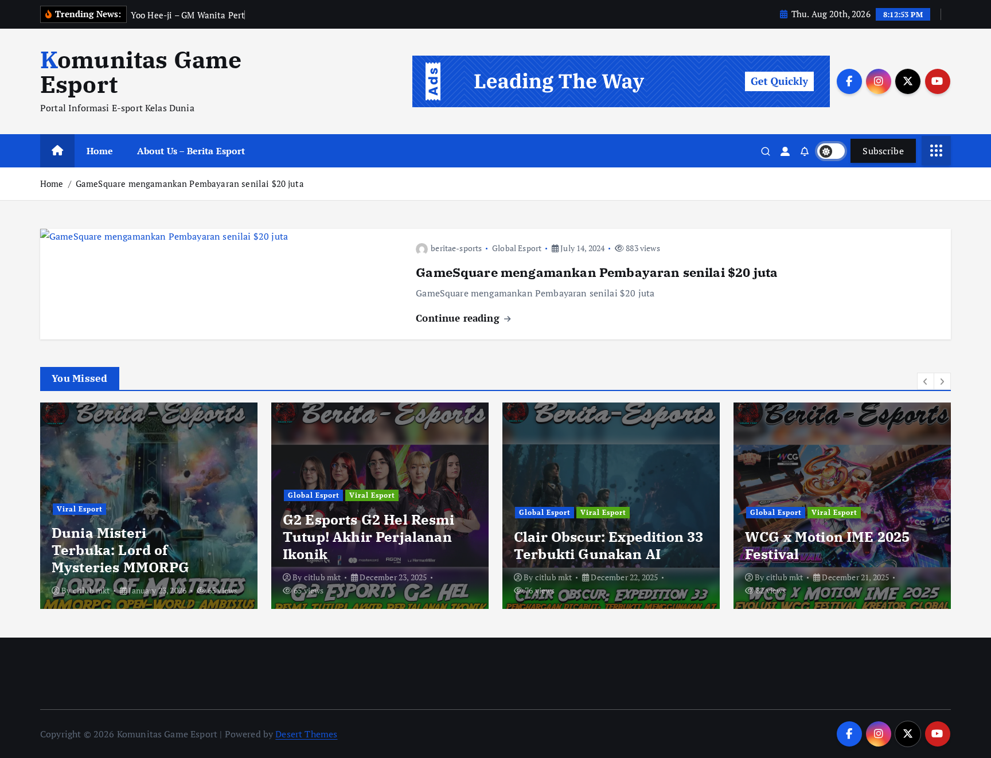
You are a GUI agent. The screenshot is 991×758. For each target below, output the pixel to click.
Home (100, 150)
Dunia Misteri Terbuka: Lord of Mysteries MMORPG (121, 549)
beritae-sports (456, 248)
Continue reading (459, 318)
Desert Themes (306, 734)
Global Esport (516, 248)
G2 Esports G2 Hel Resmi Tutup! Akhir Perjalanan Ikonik (368, 536)
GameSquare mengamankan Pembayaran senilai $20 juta (190, 183)
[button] (925, 381)
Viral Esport (80, 509)
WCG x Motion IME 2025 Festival (827, 545)
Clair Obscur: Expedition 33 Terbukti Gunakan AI (608, 545)
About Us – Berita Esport (191, 150)
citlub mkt (91, 590)
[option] (148, 506)
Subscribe (883, 150)
